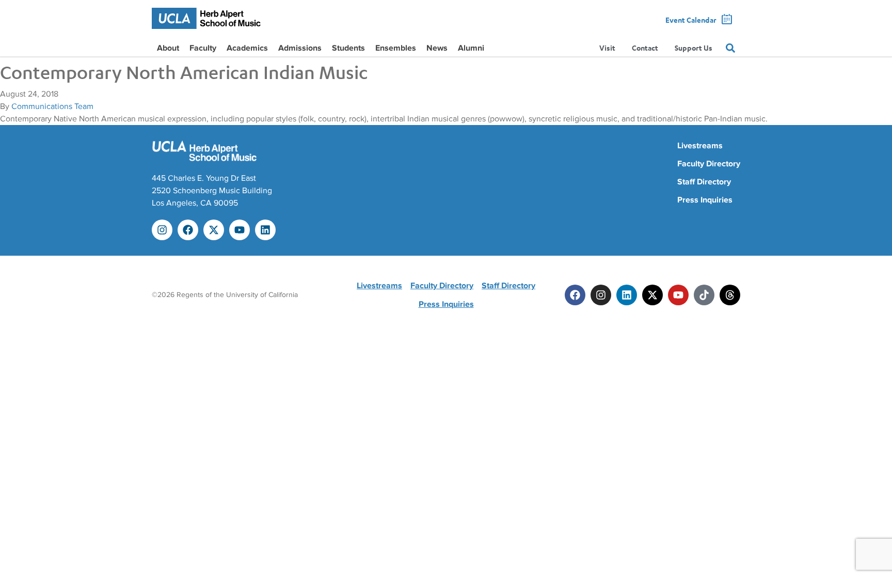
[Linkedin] (265, 230)
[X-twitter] (213, 230)
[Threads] (730, 295)
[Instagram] (162, 230)
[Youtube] (239, 230)
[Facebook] (188, 230)
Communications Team (52, 106)
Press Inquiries (704, 200)
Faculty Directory (708, 164)
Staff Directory (704, 182)
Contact (645, 48)
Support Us (693, 48)
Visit (607, 48)
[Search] (730, 48)
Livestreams (700, 146)
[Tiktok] (704, 295)
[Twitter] (652, 295)
